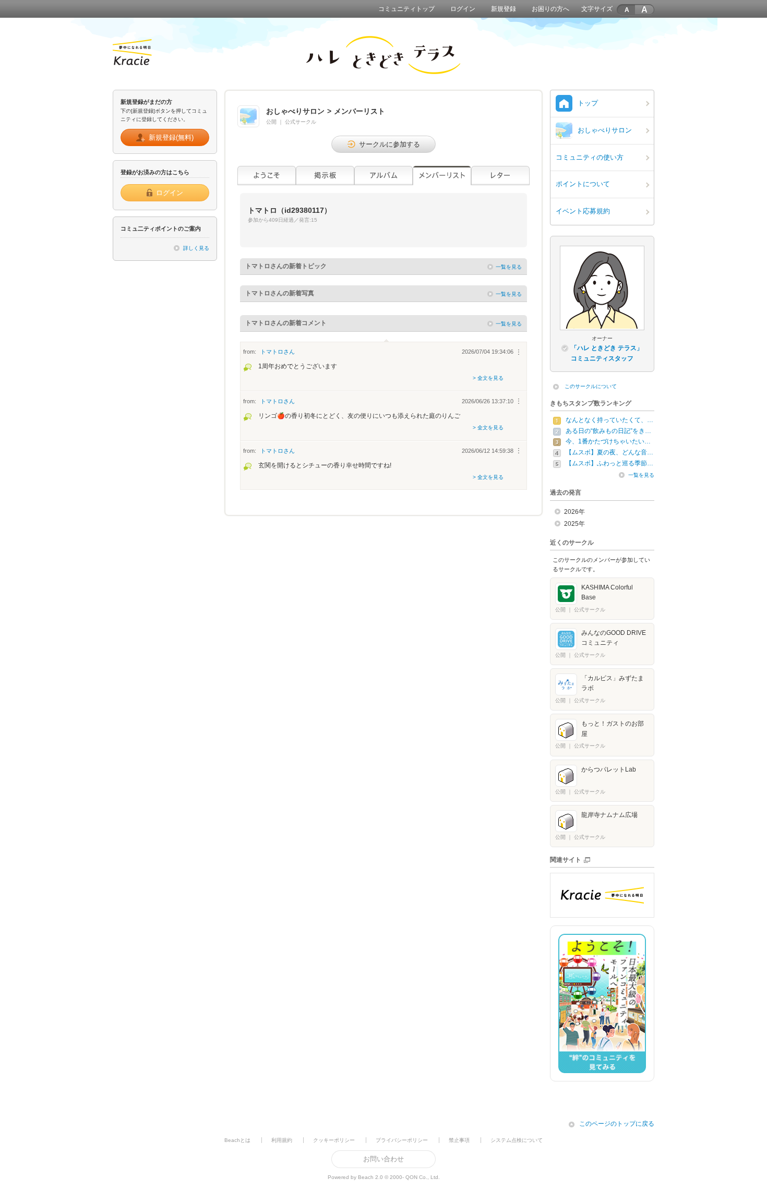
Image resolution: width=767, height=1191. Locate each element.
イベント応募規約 (583, 211)
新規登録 (503, 9)
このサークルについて (591, 386)
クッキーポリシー (334, 1140)
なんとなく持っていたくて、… (609, 420)
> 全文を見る (488, 378)
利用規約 (281, 1140)
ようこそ (266, 175)
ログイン (462, 9)
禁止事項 (459, 1140)
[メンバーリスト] (442, 175)
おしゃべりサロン (605, 130)
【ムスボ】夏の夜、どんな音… (609, 452)
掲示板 (325, 175)
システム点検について (516, 1140)
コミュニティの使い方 (590, 157)
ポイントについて (583, 184)
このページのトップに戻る (616, 1123)
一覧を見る (509, 267)
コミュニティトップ (406, 9)
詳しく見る (196, 248)
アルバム (383, 175)
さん (277, 351)
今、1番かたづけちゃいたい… (608, 441)
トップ (588, 103)
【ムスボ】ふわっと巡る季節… (609, 463)
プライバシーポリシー (402, 1140)
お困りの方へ (550, 9)
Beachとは (237, 1140)
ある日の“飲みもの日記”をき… (608, 431)
